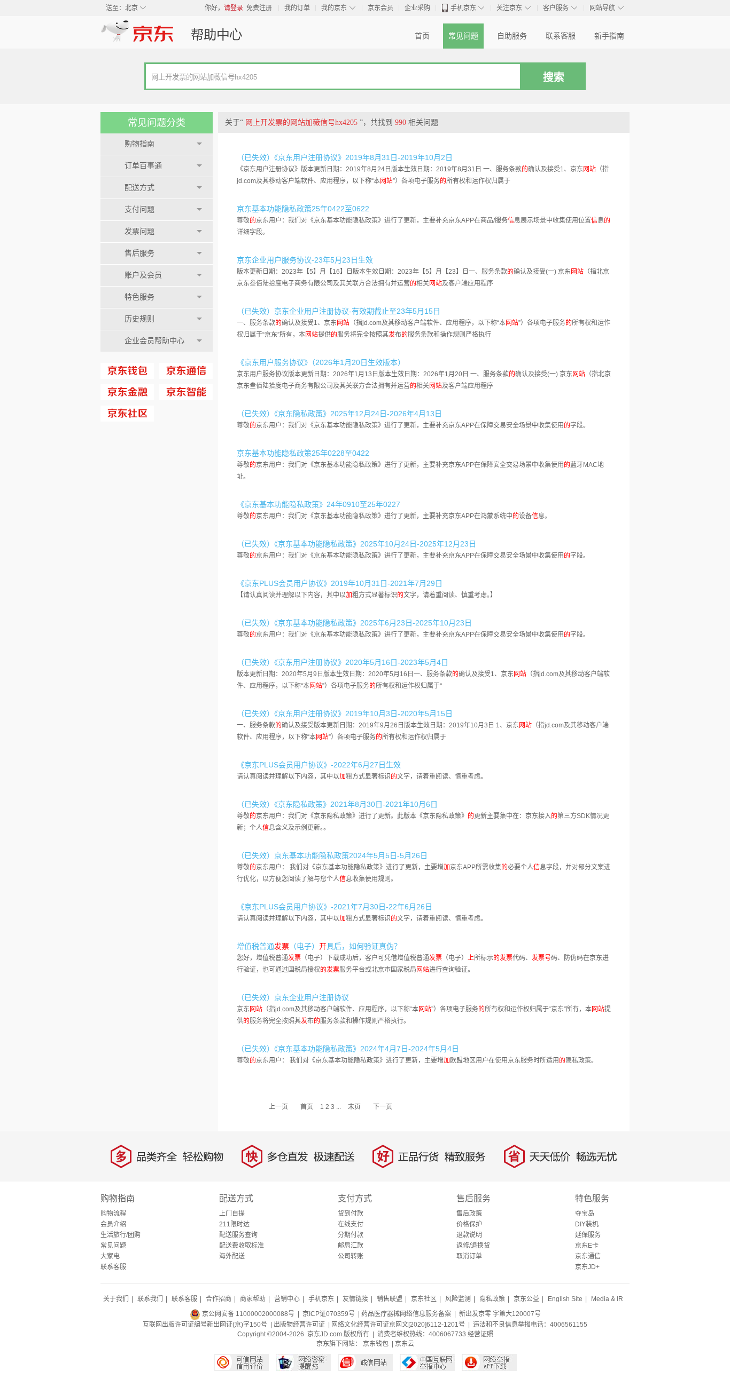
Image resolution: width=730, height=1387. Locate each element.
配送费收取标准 (241, 1245)
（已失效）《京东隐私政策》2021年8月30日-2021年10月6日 (337, 804)
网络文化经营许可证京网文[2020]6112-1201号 (398, 1324)
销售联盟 (389, 1299)
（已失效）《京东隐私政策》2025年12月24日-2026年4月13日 (339, 413)
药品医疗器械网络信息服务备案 (406, 1314)
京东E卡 (587, 1245)
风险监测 (458, 1299)
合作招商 (218, 1299)
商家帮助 (253, 1299)
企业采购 (417, 8)
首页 (422, 36)
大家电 (110, 1256)
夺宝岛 (584, 1213)
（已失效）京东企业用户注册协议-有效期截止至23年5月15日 (338, 311)
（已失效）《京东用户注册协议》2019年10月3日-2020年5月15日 (345, 713)
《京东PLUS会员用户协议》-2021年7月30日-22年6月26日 (334, 906)
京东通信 (588, 1256)
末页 (354, 1107)
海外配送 (232, 1256)
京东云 (404, 1344)
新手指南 (609, 36)
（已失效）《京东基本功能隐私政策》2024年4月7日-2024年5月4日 (348, 1048)
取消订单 (469, 1256)
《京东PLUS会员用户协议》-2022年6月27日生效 (319, 764)
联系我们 (150, 1299)
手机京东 (463, 8)
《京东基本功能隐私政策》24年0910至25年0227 (318, 504)
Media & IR (607, 1299)
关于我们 (116, 1299)
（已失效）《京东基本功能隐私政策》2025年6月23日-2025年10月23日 (354, 623)
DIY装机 (587, 1224)
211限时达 (234, 1224)
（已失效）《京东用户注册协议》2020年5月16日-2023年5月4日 (342, 662)
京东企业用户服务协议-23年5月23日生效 (305, 260)
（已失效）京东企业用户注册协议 (293, 997)
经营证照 (480, 1334)
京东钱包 (376, 1344)
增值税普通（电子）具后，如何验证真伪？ (319, 946)
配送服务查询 (238, 1235)
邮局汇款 (350, 1245)
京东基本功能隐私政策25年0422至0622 (303, 208)
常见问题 (463, 36)
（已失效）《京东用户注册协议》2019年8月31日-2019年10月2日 (345, 157)
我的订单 (297, 8)
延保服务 (588, 1235)
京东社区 (424, 1299)
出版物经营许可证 (299, 1324)
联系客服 (561, 36)
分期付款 (350, 1235)
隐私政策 (492, 1299)
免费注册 (259, 8)
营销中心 (287, 1299)
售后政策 (469, 1213)
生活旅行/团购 (120, 1235)
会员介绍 (113, 1224)
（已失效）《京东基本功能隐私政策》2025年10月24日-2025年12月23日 (356, 544)
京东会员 (380, 8)
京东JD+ (587, 1267)
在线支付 (350, 1224)
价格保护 (469, 1224)
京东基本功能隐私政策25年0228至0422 (303, 453)
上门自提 (232, 1213)
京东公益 (526, 1299)
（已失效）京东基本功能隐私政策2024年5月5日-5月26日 (332, 855)
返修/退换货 (473, 1245)
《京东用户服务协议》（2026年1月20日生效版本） (321, 362)
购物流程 (113, 1213)
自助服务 (512, 36)
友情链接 (355, 1299)
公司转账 (350, 1256)
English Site (565, 1299)
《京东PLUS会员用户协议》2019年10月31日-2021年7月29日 (339, 583)
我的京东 (334, 8)
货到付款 (350, 1213)
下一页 (382, 1107)
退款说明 (469, 1235)
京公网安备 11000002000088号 (247, 1314)
